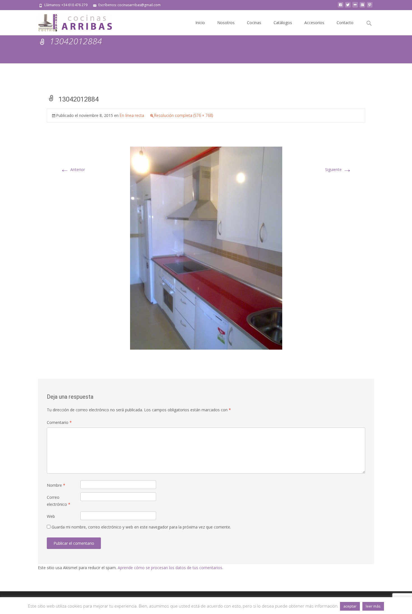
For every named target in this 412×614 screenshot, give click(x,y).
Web (51, 516)
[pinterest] (369, 7)
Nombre (56, 485)
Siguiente (338, 169)
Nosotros (226, 22)
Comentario (59, 422)
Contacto (345, 22)
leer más (373, 606)
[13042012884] (206, 247)
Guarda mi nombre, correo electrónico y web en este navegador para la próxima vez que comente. (141, 527)
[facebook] (340, 7)
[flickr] (355, 7)
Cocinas (254, 22)
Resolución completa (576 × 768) (183, 115)
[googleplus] (362, 7)
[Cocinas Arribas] (72, 21)
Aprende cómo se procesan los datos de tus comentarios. (170, 567)
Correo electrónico (58, 501)
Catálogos (283, 22)
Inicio (200, 22)
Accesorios (314, 22)
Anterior (72, 169)
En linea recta (132, 115)
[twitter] (348, 7)
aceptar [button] (350, 606)
